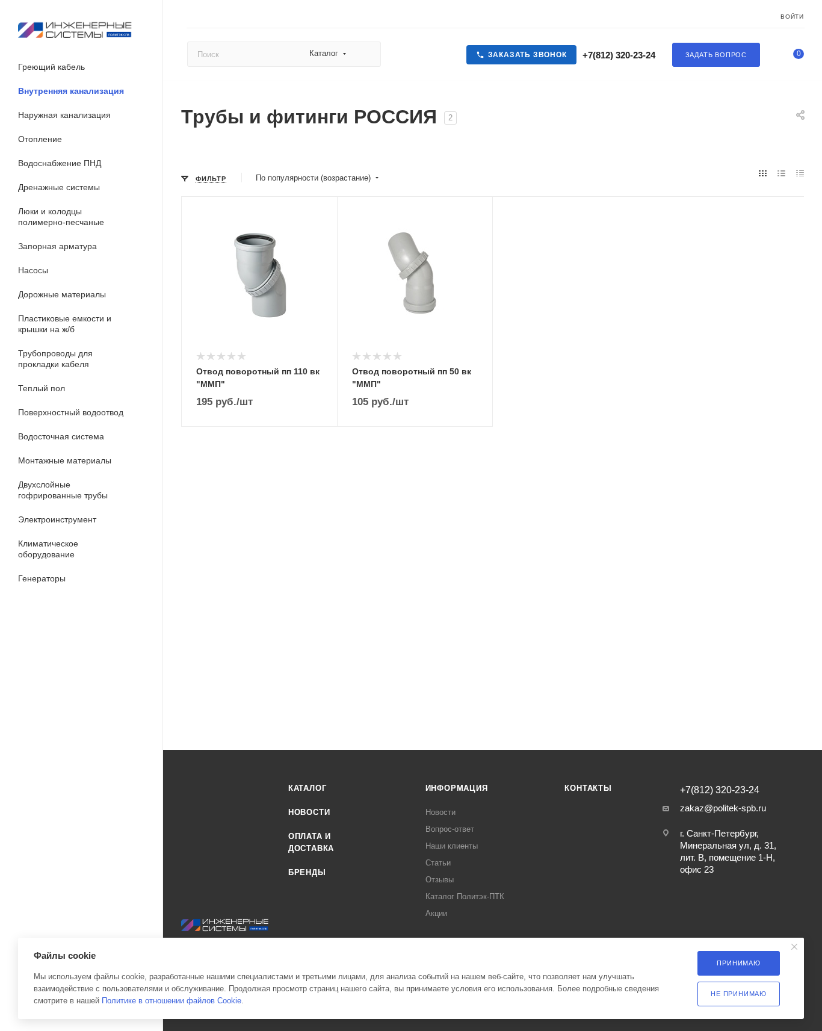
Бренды (307, 872)
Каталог (307, 788)
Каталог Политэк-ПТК (464, 896)
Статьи (438, 862)
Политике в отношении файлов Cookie (171, 1000)
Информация (456, 788)
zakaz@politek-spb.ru (723, 808)
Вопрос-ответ (449, 829)
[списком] (781, 174)
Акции (436, 913)
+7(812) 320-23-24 (617, 55)
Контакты (587, 788)
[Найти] (366, 54)
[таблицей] (800, 174)
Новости (309, 812)
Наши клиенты (451, 845)
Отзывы (439, 879)
